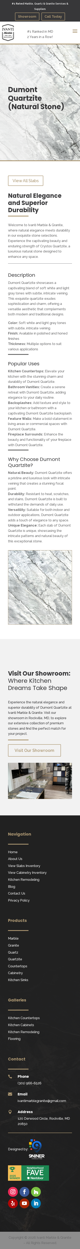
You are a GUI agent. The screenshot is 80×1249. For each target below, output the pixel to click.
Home (13, 852)
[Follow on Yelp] (13, 1203)
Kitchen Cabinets (21, 1025)
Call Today (53, 17)
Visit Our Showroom (34, 750)
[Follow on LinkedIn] (36, 1203)
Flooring (14, 1039)
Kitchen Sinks (18, 980)
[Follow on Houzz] (36, 1192)
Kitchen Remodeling (23, 880)
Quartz (13, 952)
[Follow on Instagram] (13, 1192)
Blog (11, 887)
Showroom (27, 17)
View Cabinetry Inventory (27, 873)
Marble (13, 938)
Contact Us (16, 893)
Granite (13, 945)
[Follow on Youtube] (24, 1203)
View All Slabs (26, 180)
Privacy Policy (19, 900)
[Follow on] (13, 1215)
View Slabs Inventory (24, 866)
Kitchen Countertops (24, 1018)
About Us (15, 859)
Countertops (17, 966)
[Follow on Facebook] (24, 1192)
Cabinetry (15, 973)
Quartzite (15, 959)
